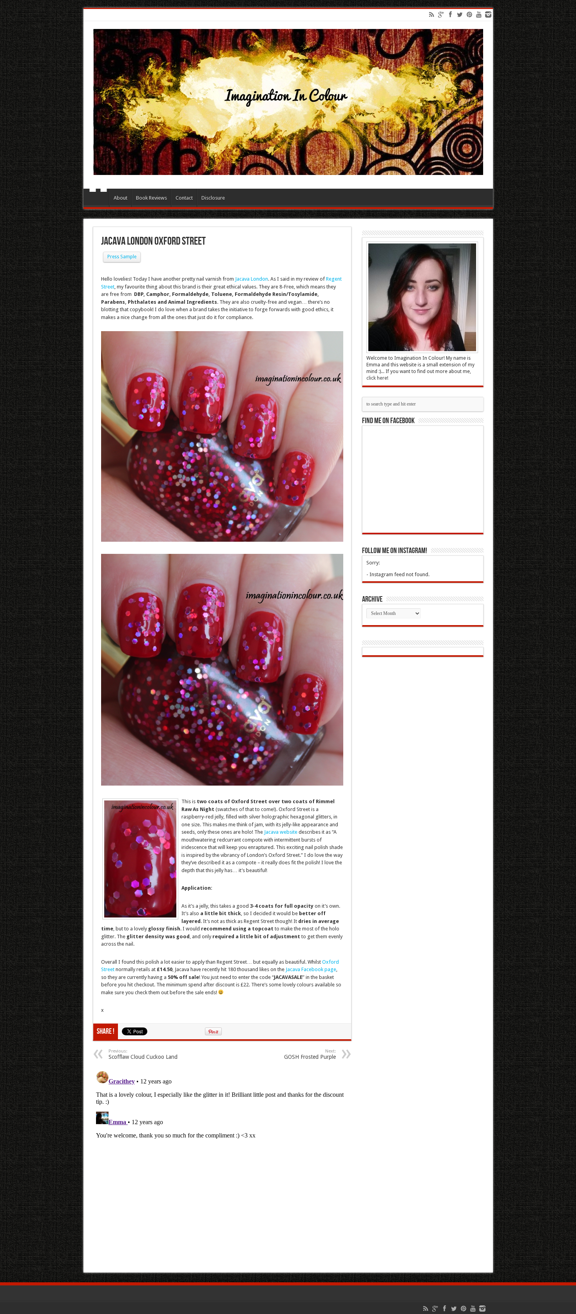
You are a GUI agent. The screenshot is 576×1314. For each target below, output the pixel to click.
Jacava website (280, 832)
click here (376, 378)
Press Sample (121, 257)
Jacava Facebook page (311, 969)
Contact (184, 198)
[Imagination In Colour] (288, 169)
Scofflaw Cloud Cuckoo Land (143, 1054)
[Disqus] (222, 1166)
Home (98, 199)
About (120, 198)
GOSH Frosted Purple (310, 1054)
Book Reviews (151, 198)
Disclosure (213, 198)
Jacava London (251, 279)
